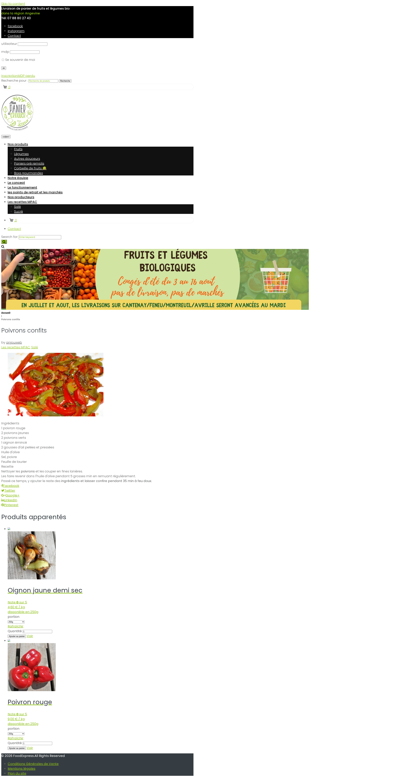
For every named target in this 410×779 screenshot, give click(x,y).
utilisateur (9, 43)
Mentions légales (21, 768)
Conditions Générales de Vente (33, 764)
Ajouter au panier (17, 636)
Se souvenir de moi (19, 59)
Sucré (18, 211)
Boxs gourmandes (28, 173)
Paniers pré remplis (29, 163)
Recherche (65, 81)
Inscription (9, 75)
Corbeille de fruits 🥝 (30, 168)
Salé (17, 206)
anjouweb (14, 342)
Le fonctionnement (22, 187)
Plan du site (17, 773)
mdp (5, 51)
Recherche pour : (14, 80)
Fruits (18, 149)
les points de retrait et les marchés (35, 192)
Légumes (21, 154)
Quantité (15, 631)
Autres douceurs (27, 158)
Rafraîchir (15, 626)
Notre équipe (18, 178)
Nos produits (18, 144)
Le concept (16, 182)
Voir (30, 636)
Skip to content (13, 3)
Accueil (5, 312)
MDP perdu (26, 75)
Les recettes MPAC (22, 202)
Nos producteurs (21, 197)
